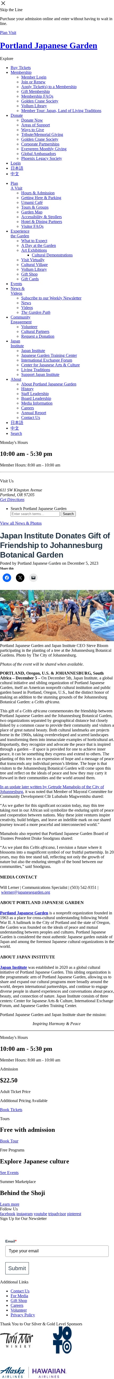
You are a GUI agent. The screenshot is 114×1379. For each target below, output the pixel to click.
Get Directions (12, 499)
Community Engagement (21, 319)
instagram (24, 1213)
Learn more (9, 1204)
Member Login (33, 77)
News (26, 303)
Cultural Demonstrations (52, 255)
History (27, 389)
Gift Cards (30, 279)
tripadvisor (57, 1213)
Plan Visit (8, 32)
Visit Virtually (33, 260)
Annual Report (33, 412)
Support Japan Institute (40, 374)
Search (16, 433)
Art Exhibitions (34, 250)
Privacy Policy (23, 1315)
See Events (9, 1172)
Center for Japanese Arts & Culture (50, 365)
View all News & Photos (21, 523)
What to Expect (34, 240)
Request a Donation (37, 336)
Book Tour (9, 1141)
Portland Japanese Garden (48, 45)
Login (16, 163)
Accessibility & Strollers (41, 217)
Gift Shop (29, 274)
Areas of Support (35, 125)
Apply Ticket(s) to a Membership (49, 86)
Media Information (36, 403)
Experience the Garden (20, 233)
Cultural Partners (35, 331)
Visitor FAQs (32, 226)
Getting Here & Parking (41, 197)
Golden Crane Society (39, 101)
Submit (17, 1268)
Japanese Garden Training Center (49, 355)
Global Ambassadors (38, 153)
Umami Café (32, 202)
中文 (15, 174)
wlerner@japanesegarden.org (25, 892)
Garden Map (31, 212)
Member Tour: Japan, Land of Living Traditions (61, 110)
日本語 (17, 168)
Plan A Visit (16, 185)
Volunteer (29, 326)
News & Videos (18, 291)
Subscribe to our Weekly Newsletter (51, 298)
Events (16, 283)
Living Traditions (35, 369)
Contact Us (30, 417)
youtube (40, 1213)
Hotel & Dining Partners (41, 221)
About (16, 379)
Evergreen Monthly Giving (44, 149)
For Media (19, 1296)
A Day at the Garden (38, 245)
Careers (27, 408)
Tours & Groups (35, 207)
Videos (27, 307)
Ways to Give (32, 129)
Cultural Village (34, 264)
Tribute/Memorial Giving (42, 134)
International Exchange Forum (46, 360)
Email (10, 1241)
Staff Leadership (35, 393)
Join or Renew (33, 82)
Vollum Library (34, 106)
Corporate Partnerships (40, 144)
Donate (17, 115)
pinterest (74, 1213)
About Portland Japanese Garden (48, 384)
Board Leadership (36, 398)
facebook (7, 1213)
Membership (21, 72)
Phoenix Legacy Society (41, 158)
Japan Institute (17, 343)
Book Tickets (11, 1109)
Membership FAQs (37, 96)
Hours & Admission (38, 193)
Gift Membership (35, 91)
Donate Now (32, 120)
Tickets (21, 67)
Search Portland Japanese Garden (39, 508)
